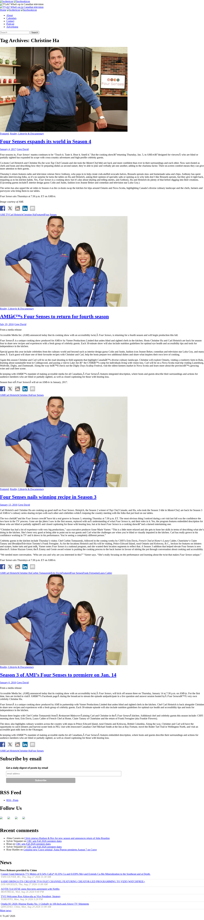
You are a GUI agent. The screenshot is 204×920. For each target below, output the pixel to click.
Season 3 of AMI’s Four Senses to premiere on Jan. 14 (58, 675)
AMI (2, 395)
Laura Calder (105, 573)
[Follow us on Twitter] (10, 819)
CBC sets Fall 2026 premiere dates (44, 841)
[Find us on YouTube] (17, 819)
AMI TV (4, 214)
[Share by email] (32, 208)
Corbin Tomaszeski (41, 573)
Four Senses (50, 214)
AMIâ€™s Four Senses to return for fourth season (54, 316)
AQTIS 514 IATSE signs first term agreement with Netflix (30, 889)
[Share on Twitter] (10, 208)
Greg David (23, 149)
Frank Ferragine (91, 573)
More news (5, 910)
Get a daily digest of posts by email (27, 768)
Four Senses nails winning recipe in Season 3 (48, 497)
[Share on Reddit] (17, 208)
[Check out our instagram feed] (25, 819)
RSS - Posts (12, 800)
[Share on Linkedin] (25, 208)
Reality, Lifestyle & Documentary (27, 133)
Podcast (10, 24)
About (9, 15)
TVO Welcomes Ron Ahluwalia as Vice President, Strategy (31, 896)
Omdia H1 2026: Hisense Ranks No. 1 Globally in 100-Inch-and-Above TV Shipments (45, 904)
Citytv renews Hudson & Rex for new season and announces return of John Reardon (67, 838)
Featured (4, 133)
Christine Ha (29, 214)
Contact (10, 21)
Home (3, 10)
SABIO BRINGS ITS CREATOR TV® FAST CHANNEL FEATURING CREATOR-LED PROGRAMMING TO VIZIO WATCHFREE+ (73, 881)
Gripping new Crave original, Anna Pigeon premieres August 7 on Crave (60, 849)
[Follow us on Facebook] (2, 819)
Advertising (12, 26)
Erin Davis (56, 573)
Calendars (11, 18)
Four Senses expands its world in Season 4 (45, 141)
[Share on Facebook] (2, 208)
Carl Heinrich (16, 214)
